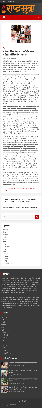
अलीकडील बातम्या (10, 358)
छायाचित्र (5, 234)
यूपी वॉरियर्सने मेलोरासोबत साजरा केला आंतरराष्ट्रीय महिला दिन (20, 207)
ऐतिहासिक (8, 247)
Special (27, 188)
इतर (6, 244)
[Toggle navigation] (4, 17)
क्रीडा (4, 232)
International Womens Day (15, 188)
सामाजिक (5, 254)
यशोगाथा (5, 239)
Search (37, 217)
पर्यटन (6, 249)
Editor (15, 58)
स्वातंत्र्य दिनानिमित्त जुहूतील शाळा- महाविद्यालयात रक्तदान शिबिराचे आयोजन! (23, 388)
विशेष (4, 48)
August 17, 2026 (14, 375)
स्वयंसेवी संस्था (9, 263)
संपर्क (4, 251)
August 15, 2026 (14, 383)
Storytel (32, 188)
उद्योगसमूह (5, 230)
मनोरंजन (5, 237)
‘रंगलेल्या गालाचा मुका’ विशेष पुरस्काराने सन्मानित (23, 363)
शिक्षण (6, 259)
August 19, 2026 (14, 365)
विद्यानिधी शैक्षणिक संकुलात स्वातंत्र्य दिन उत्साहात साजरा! (23, 380)
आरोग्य (7, 256)
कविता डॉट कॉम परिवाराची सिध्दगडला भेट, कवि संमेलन (23, 371)
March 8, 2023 (7, 58)
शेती (6, 261)
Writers (5, 190)
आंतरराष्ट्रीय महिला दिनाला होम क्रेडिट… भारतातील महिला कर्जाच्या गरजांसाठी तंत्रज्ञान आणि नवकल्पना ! (20, 200)
